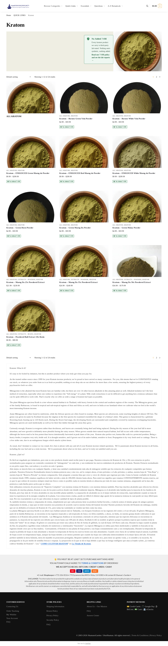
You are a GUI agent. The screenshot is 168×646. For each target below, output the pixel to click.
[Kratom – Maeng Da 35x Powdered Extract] (84, 261)
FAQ (8, 622)
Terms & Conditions (140, 635)
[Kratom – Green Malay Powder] (137, 206)
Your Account (12, 618)
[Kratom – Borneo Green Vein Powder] (84, 97)
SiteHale (88, 643)
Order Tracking (12, 611)
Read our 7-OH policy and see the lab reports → (101, 57)
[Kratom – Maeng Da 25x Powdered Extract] (31, 261)
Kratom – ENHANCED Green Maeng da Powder (27, 173)
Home (8, 15)
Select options (83, 133)
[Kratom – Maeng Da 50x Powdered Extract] (137, 261)
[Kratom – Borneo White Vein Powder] (137, 97)
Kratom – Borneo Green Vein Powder (75, 119)
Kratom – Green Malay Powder (126, 228)
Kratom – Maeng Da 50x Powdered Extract (131, 282)
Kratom (74, 116)
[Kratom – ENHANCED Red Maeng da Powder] (84, 152)
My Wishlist (11, 614)
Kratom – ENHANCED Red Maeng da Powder (79, 173)
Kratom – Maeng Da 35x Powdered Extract (78, 282)
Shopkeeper (49, 575)
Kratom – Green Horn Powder (19, 228)
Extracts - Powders (26, 279)
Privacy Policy (52, 615)
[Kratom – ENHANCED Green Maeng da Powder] (31, 152)
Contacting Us (12, 606)
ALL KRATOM (64, 116)
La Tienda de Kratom (81, 544)
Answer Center (93, 615)
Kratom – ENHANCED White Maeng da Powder (133, 173)
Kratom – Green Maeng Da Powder (75, 228)
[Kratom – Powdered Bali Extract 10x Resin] (31, 315)
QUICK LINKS (19, 15)
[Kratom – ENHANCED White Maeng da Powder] (137, 152)
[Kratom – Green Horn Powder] (31, 206)
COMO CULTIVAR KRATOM (54, 544)
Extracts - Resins (25, 334)
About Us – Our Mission (97, 606)
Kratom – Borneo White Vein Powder (128, 119)
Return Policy (52, 611)
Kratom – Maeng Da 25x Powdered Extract (25, 282)
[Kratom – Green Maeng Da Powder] (84, 206)
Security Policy (52, 620)
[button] (157, 6)
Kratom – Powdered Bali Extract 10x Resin (25, 337)
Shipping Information (55, 606)
